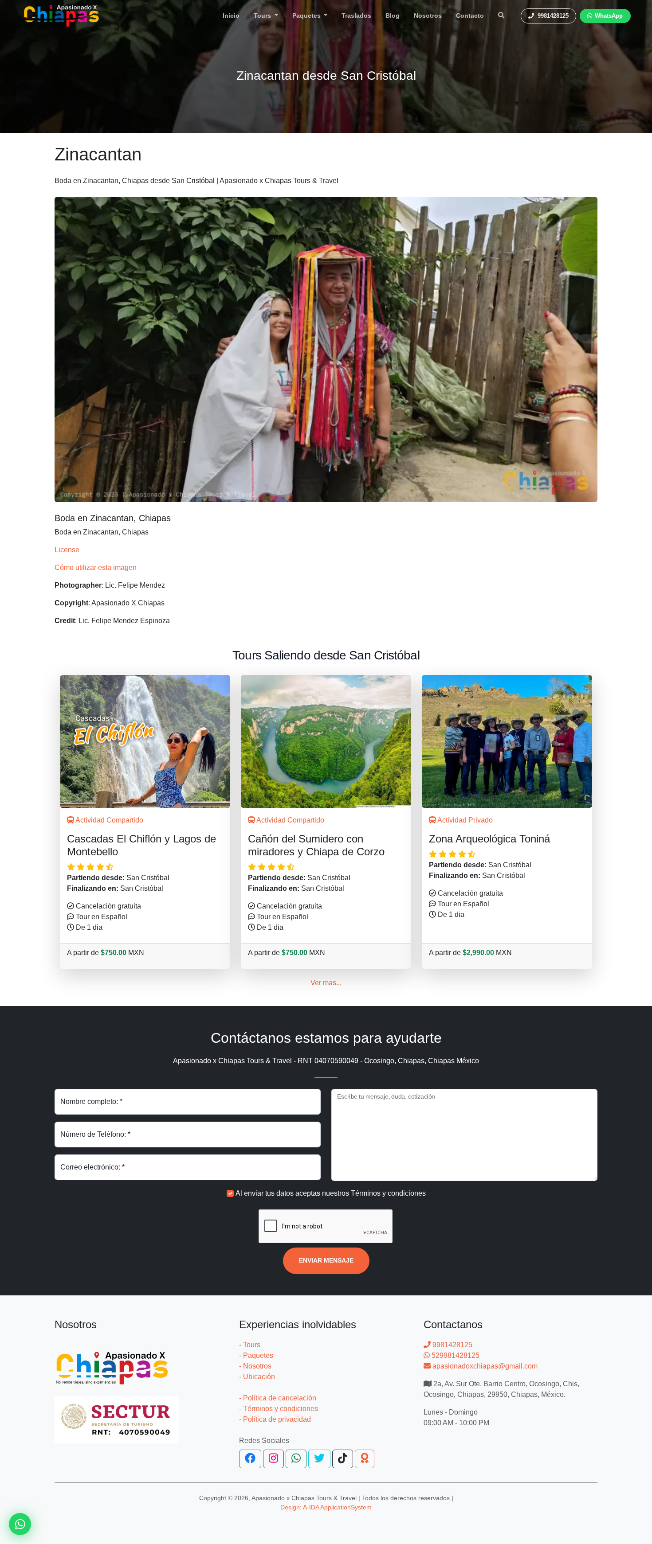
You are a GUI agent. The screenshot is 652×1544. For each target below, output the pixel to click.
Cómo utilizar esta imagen (96, 567)
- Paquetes (256, 1355)
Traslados (356, 15)
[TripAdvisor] (364, 1459)
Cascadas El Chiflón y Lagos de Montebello (141, 845)
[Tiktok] (342, 1459)
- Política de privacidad (275, 1419)
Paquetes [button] (307, 15)
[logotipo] (61, 16)
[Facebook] (250, 1459)
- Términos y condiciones (278, 1408)
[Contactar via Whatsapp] (20, 1524)
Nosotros (428, 15)
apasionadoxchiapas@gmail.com (484, 1366)
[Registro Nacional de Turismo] (117, 1414)
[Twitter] (319, 1459)
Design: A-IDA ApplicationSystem (326, 1507)
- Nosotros (255, 1366)
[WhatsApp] (296, 1459)
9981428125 (451, 1345)
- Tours (249, 1345)
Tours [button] (263, 15)
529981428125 (454, 1355)
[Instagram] (273, 1459)
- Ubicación (257, 1376)
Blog (392, 15)
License (67, 550)
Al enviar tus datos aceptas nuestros (331, 1193)
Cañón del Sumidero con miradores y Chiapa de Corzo (316, 845)
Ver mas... (326, 982)
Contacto (470, 15)
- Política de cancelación (277, 1398)
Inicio (231, 15)
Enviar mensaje (326, 1260)
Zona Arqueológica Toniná (489, 839)
